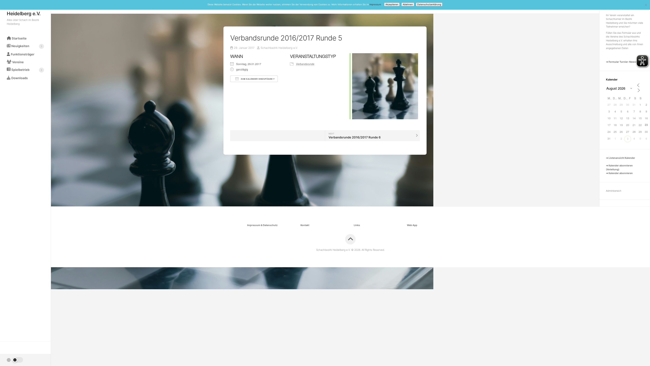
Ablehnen (408, 4)
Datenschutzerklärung (429, 4)
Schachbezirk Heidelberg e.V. (24, 10)
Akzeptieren (391, 4)
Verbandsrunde (305, 64)
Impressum (376, 4)
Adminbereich (613, 190)
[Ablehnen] (645, 5)
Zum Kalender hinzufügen (256, 79)
